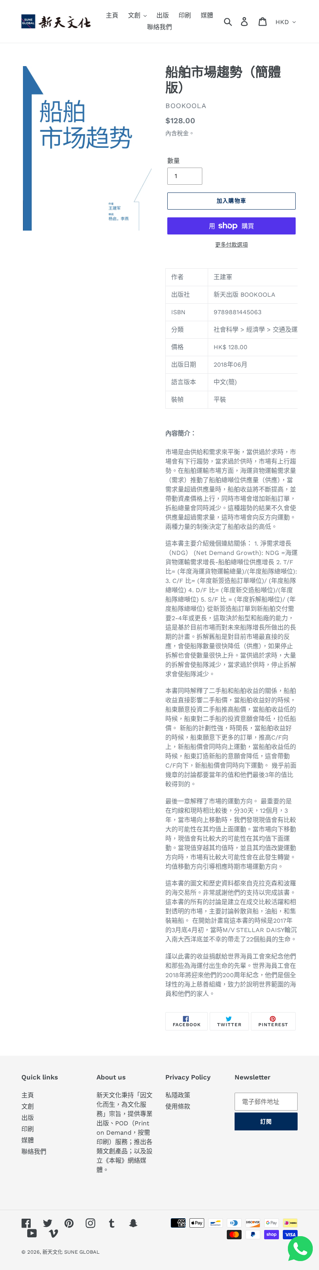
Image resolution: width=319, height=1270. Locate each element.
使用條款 (177, 1106)
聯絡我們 (33, 1151)
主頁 (27, 1095)
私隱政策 (177, 1095)
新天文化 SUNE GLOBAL (71, 1252)
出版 (27, 1117)
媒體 (27, 1140)
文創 (27, 1106)
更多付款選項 (231, 244)
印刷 (27, 1129)
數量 (173, 160)
